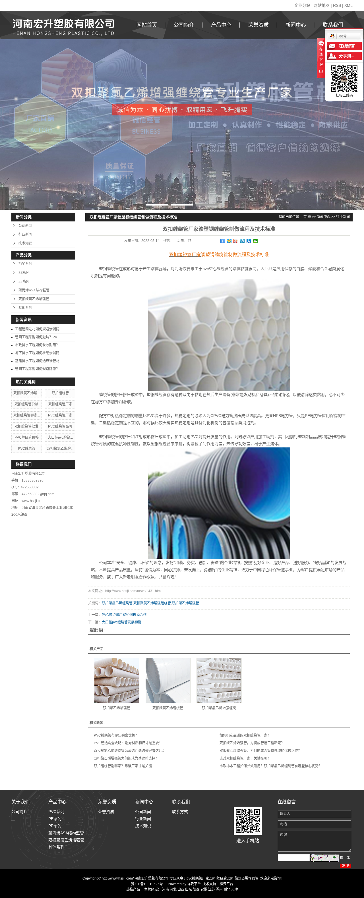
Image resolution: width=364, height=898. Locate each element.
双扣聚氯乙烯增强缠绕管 (152, 603)
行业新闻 (25, 235)
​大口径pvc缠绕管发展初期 (121, 622)
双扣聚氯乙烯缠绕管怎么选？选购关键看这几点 (130, 751)
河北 (173, 889)
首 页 (307, 217)
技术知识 (25, 243)
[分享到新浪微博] (235, 241)
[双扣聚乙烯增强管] (116, 680)
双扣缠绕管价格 (26, 404)
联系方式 (180, 811)
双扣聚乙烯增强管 (185, 603)
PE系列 (23, 273)
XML (348, 5)
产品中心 (221, 25)
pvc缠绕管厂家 (198, 878)
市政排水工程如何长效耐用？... (38, 345)
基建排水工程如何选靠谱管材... (38, 361)
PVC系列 (25, 264)
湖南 (219, 889)
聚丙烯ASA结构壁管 (33, 290)
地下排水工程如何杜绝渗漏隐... (38, 353)
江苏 (211, 889)
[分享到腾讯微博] (242, 241)
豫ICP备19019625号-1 (148, 884)
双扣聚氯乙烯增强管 (33, 299)
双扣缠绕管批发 (26, 426)
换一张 (345, 858)
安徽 (203, 889)
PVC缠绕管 (26, 449)
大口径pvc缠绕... (60, 437)
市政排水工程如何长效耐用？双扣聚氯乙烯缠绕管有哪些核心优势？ (271, 766)
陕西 (196, 889)
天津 (234, 889)
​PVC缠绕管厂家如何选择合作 (124, 615)
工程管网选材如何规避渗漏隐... (38, 329)
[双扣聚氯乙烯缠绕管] (168, 680)
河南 (165, 889)
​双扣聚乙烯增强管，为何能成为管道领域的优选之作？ (260, 751)
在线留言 (347, 46)
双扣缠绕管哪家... (26, 415)
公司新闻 (25, 226)
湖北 (227, 889)
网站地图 (322, 5)
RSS (337, 5)
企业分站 (302, 5)
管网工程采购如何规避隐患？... (38, 369)
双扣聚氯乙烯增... (26, 393)
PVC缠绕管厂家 (60, 415)
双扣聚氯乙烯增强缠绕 (219, 708)
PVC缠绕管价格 (27, 437)
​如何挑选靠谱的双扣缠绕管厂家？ (245, 735)
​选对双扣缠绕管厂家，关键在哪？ (245, 758)
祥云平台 (194, 884)
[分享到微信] (255, 241)
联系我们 (333, 25)
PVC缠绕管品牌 (60, 426)
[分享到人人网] (249, 241)
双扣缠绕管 (60, 393)
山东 (188, 889)
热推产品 (133, 889)
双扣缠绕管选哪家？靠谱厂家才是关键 (123, 766)
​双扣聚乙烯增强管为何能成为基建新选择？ (126, 758)
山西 (180, 889)
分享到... (346, 56)
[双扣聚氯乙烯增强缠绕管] (219, 680)
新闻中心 (296, 25)
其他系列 (25, 308)
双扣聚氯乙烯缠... (60, 449)
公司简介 (184, 25)
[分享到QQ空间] (229, 241)
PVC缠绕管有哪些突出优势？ (116, 735)
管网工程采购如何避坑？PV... (37, 337)
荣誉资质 (258, 25)
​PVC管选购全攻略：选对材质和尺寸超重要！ (128, 743)
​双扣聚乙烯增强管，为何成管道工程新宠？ (252, 743)
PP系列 (23, 281)
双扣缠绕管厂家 (60, 404)
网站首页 (146, 25)
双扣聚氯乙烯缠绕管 (117, 603)
